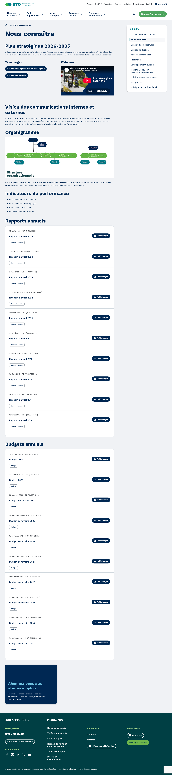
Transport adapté (74, 14)
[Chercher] (134, 14)
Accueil (90, 4)
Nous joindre (138, 4)
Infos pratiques (54, 14)
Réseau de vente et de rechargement (57, 745)
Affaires (127, 4)
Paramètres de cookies (88, 769)
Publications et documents (144, 77)
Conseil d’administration (142, 45)
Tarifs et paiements (33, 14)
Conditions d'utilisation (67, 769)
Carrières (118, 4)
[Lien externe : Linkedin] (18, 754)
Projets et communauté (95, 14)
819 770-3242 (14, 734)
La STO (98, 4)
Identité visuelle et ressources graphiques (142, 71)
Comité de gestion (140, 50)
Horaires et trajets (12, 14)
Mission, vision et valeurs (143, 34)
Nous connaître (138, 39)
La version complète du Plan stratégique (26, 68)
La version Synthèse (16, 75)
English (149, 4)
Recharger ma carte (152, 14)
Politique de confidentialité (144, 87)
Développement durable (142, 65)
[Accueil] (6, 25)
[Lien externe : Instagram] (12, 754)
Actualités (108, 4)
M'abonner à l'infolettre (103, 746)
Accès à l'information (141, 55)
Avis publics (136, 82)
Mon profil (162, 4)
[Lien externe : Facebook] (7, 754)
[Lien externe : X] (23, 754)
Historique (136, 60)
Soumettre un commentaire (20, 741)
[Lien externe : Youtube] (29, 754)
